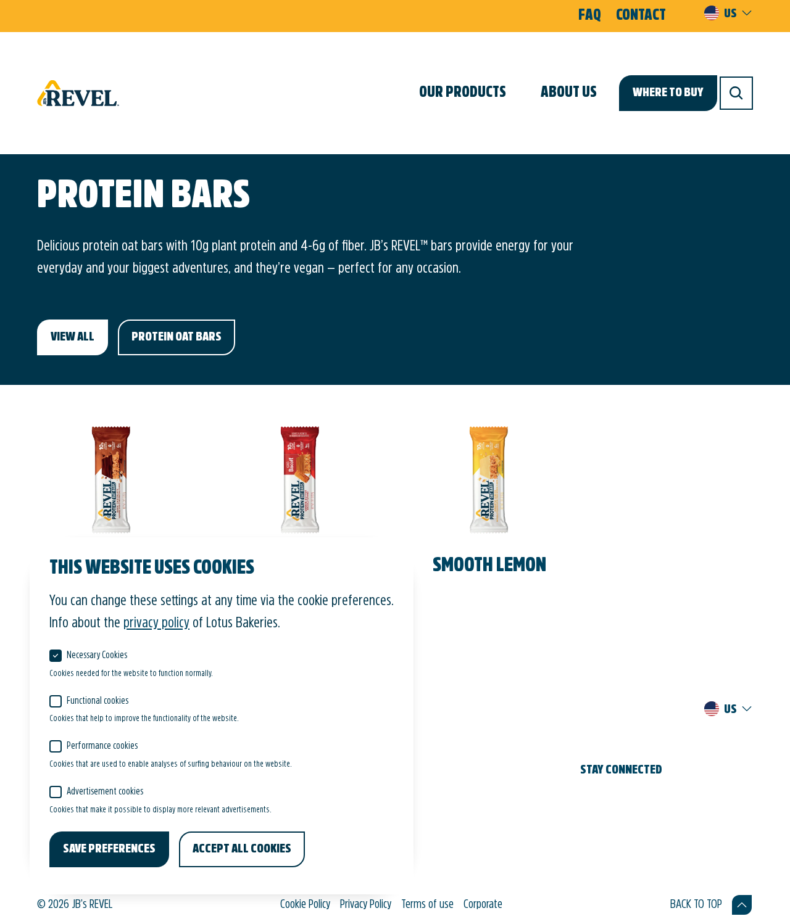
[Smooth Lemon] (489, 510)
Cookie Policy (305, 905)
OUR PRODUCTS (462, 93)
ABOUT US (569, 93)
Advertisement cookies (105, 792)
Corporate (483, 905)
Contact (641, 16)
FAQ (589, 16)
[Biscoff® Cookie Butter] (300, 524)
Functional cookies (97, 701)
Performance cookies (102, 746)
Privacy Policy (365, 905)
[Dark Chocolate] (111, 510)
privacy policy (156, 623)
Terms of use (427, 905)
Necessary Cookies (97, 656)
